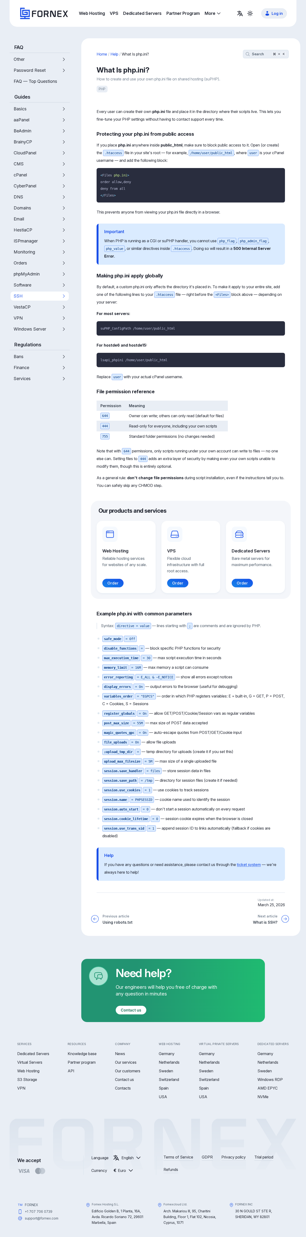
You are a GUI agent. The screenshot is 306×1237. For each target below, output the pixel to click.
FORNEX (31, 1205)
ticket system (249, 864)
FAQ (18, 47)
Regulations (27, 345)
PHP (102, 89)
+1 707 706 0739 (38, 1211)
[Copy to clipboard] (279, 173)
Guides (22, 97)
